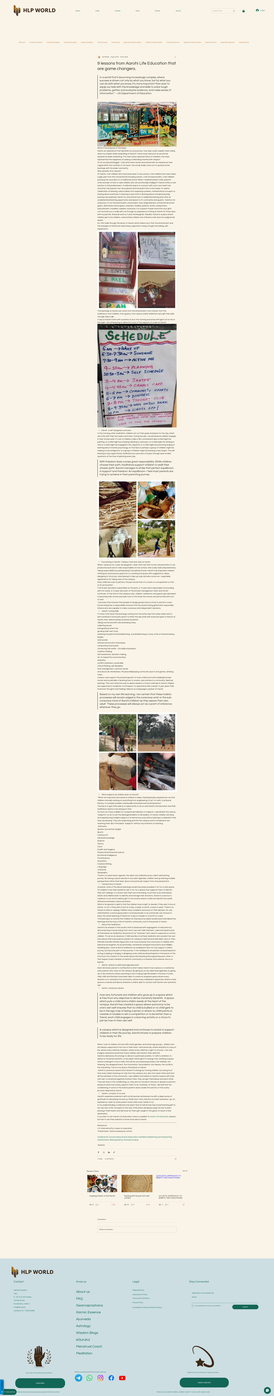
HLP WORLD (39, 10)
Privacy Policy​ (138, 1302)
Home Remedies (53, 42)
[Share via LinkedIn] (109, 1152)
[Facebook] (111, 1378)
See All (185, 1171)
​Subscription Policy (140, 1294)
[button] (243, 10)
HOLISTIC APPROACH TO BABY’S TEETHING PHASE (170, 1197)
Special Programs (228, 42)
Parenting (115, 42)
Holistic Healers (87, 42)
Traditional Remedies (153, 42)
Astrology (83, 1326)
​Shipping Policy (138, 1290)
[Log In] (257, 10)
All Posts (22, 42)
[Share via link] (114, 1152)
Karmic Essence (88, 1312)
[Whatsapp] (89, 1378)
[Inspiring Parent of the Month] (102, 1183)
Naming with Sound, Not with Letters (137, 1197)
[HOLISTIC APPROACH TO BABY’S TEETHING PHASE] (171, 1183)
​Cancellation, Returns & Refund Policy (147, 1307)
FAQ (79, 1298)
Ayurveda (83, 1319)
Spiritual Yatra (211, 42)
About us (83, 1292)
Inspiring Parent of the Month (102, 1196)
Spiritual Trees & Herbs (132, 42)
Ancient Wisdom (36, 42)
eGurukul (83, 1339)
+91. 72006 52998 (28, 1310)
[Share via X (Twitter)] (104, 1152)
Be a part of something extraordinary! (39, 1373)
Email (194, 1297)
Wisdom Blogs (87, 1333)
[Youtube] (122, 1378)
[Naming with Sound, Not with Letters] (137, 1183)
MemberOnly (244, 42)
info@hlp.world (19, 1307)
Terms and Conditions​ (141, 1298)
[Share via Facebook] (98, 1152)
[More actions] (175, 57)
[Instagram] (100, 1378)
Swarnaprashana (89, 1305)
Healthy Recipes (70, 42)
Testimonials (102, 42)
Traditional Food (172, 42)
